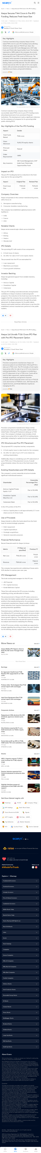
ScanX (2, 8)
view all (36, 643)
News (7, 8)
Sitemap (13, 876)
